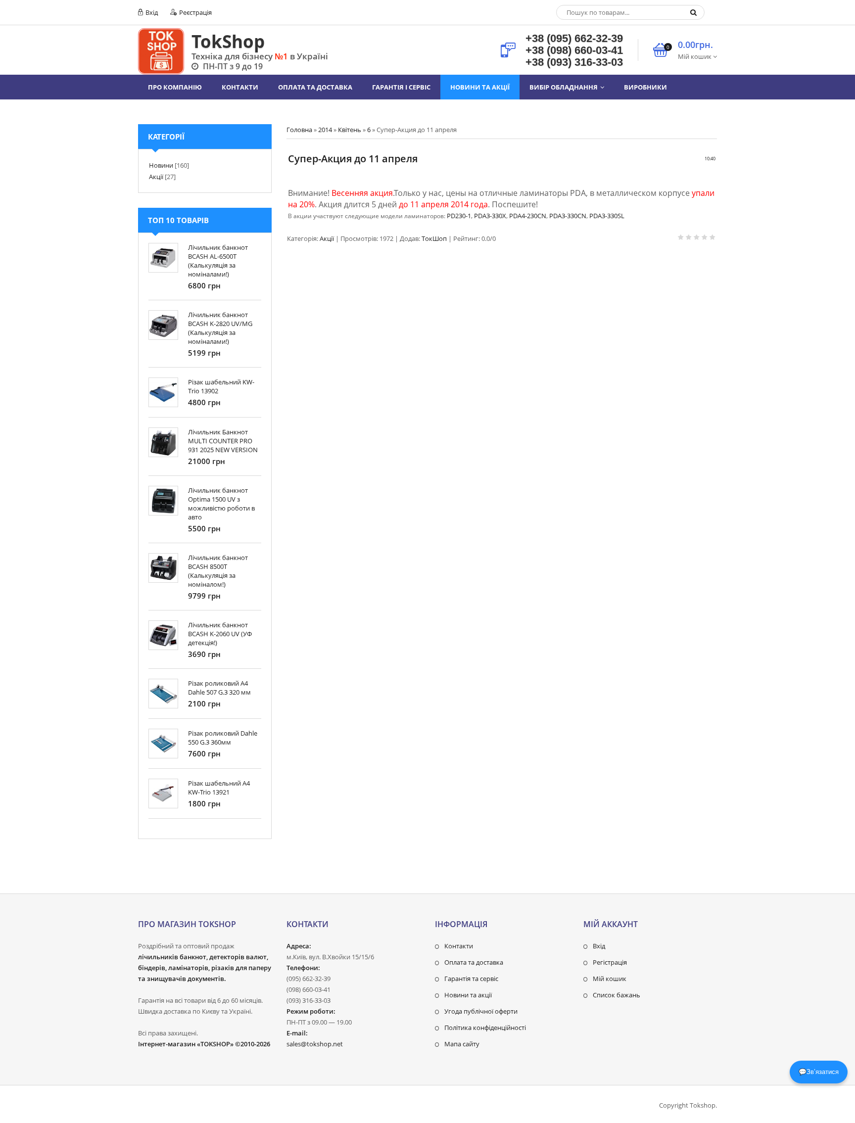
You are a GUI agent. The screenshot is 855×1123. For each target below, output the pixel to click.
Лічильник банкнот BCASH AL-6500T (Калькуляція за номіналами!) (218, 261)
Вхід (151, 12)
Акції (327, 238)
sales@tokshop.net (314, 1043)
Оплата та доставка (473, 962)
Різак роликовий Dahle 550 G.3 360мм (222, 738)
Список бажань (616, 994)
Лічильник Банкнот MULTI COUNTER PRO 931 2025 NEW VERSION (223, 440)
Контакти (458, 945)
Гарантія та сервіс (471, 978)
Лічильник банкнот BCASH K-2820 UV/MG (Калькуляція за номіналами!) (220, 328)
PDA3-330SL (606, 215)
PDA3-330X (490, 215)
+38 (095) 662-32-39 (574, 38)
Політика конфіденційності (485, 1027)
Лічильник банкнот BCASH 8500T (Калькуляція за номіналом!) (218, 571)
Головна (299, 129)
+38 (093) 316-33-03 (574, 62)
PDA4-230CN (527, 215)
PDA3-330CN (567, 215)
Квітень (349, 129)
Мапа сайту (461, 1043)
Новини (161, 165)
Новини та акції (468, 994)
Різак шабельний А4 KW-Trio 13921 (219, 787)
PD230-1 (459, 215)
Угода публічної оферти (481, 1011)
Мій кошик (609, 978)
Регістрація (610, 962)
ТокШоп (434, 238)
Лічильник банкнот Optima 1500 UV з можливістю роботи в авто (221, 503)
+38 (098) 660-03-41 (574, 50)
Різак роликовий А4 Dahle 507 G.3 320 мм (219, 688)
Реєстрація (195, 12)
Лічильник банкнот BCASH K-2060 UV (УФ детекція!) (220, 633)
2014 (325, 129)
